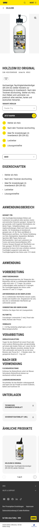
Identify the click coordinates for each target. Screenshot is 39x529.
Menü (6, 157)
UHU (3, 486)
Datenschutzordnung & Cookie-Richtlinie (15, 511)
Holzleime (10, 8)
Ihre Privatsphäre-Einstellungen (13, 506)
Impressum (29, 506)
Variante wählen (9, 104)
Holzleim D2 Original (13, 463)
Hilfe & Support (8, 490)
